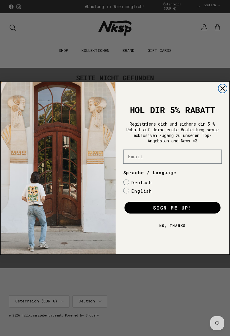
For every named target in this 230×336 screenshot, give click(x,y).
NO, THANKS (172, 225)
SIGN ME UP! (172, 208)
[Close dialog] (222, 88)
